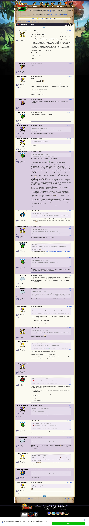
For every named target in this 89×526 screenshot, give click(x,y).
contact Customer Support (51, 11)
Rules (56, 18)
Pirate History (63, 507)
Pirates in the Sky (22, 112)
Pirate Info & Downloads (63, 505)
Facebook (55, 14)
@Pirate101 (50, 14)
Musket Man (22, 275)
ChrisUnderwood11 (22, 437)
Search (34, 18)
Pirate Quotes (63, 509)
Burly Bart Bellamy (22, 469)
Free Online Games (38, 505)
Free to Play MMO (47, 505)
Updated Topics (41, 18)
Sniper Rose (23, 289)
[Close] (86, 521)
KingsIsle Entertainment (64, 0)
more (70, 228)
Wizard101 (72, 0)
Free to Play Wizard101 (37, 506)
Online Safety (54, 506)
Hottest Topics (50, 18)
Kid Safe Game (54, 505)
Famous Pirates (63, 508)
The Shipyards (32, 21)
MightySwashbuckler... (22, 31)
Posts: (18, 41)
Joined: (18, 40)
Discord (49, 10)
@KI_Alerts (65, 14)
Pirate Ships (46, 508)
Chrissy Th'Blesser (22, 211)
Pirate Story (46, 506)
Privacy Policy (5, 522)
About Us (38, 507)
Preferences (68, 519)
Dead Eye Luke (22, 99)
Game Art (47, 509)
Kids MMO (54, 507)
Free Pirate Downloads (62, 506)
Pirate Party (54, 508)
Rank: (17, 39)
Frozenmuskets (22, 63)
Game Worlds (46, 507)
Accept (68, 523)
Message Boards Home (22, 21)
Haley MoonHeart (22, 376)
